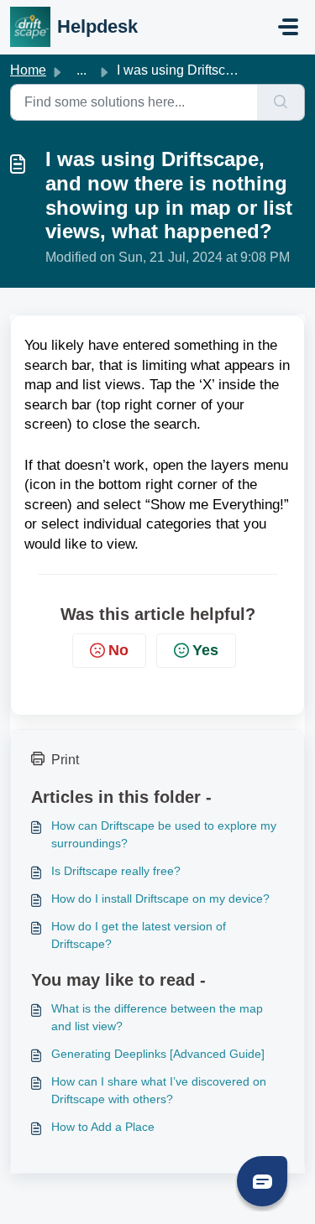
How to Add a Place (103, 1126)
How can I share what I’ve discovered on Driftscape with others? (158, 1090)
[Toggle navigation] (288, 27)
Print (65, 760)
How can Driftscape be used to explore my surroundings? (163, 834)
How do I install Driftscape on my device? (160, 898)
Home (28, 70)
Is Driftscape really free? (116, 871)
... (81, 70)
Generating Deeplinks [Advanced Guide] (158, 1053)
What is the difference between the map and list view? (157, 1017)
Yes (205, 650)
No (118, 650)
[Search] (281, 102)
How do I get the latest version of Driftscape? (138, 935)
